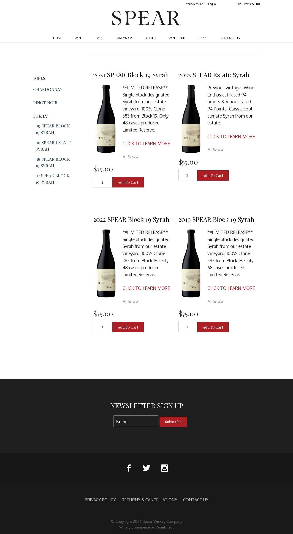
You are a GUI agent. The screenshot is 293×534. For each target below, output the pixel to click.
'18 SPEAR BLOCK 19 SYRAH (52, 162)
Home (57, 38)
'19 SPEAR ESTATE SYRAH (53, 145)
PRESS (202, 38)
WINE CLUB (177, 38)
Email (109, 417)
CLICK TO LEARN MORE (146, 143)
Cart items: (248, 4)
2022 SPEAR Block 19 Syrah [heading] (131, 219)
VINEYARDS (125, 38)
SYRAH (40, 116)
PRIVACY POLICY (100, 499)
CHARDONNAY (47, 89)
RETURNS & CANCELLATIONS (149, 499)
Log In (212, 4)
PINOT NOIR (45, 102)
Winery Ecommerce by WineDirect (146, 527)
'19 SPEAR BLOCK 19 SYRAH (52, 129)
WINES (79, 38)
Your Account (194, 4)
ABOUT (151, 38)
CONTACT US (230, 38)
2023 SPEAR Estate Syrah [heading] (213, 74)
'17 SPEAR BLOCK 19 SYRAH (52, 178)
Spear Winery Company (146, 19)
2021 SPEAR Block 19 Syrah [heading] (131, 74)
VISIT (100, 38)
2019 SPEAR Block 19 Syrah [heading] (216, 219)
